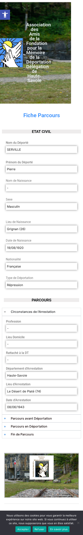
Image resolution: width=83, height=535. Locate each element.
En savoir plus (59, 529)
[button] (5, 15)
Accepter (23, 529)
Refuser (39, 529)
